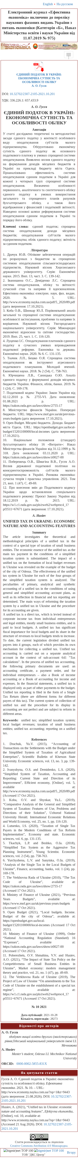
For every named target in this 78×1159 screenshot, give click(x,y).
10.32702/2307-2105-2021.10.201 (32, 94)
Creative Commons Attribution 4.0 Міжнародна (38, 1145)
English (48, 4)
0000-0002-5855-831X (31, 1063)
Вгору (71, 1152)
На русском (65, 4)
